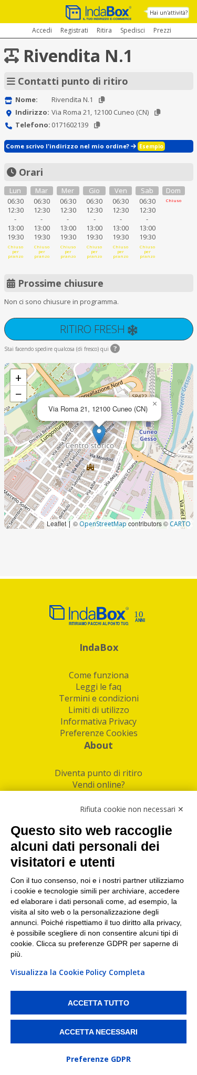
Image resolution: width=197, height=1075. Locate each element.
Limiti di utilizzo (98, 710)
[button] (99, 435)
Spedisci (132, 30)
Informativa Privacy (98, 721)
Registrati (74, 30)
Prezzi (162, 30)
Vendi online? (98, 784)
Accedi (42, 30)
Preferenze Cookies (99, 733)
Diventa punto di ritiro (98, 773)
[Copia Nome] (102, 99)
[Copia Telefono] (97, 125)
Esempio (151, 146)
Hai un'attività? (169, 12)
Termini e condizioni (99, 698)
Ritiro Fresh (94, 329)
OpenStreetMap (103, 523)
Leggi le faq (98, 686)
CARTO (180, 523)
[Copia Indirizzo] (157, 112)
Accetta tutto (98, 1003)
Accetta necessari (98, 1032)
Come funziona (99, 675)
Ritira (104, 30)
